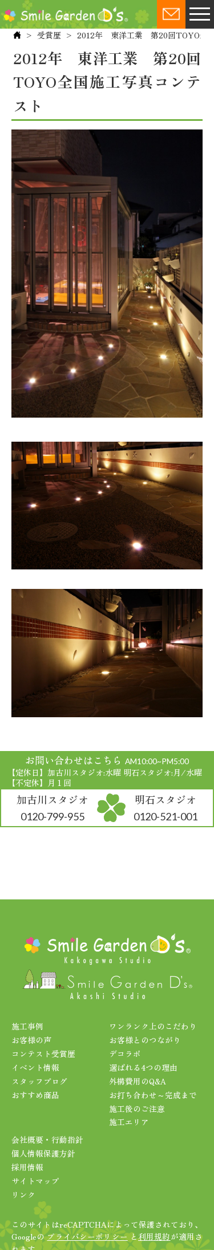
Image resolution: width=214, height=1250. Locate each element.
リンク (23, 1194)
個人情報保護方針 (43, 1153)
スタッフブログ (39, 1081)
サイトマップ (35, 1180)
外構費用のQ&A (137, 1081)
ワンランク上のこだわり (153, 1026)
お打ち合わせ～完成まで (153, 1094)
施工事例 (27, 1026)
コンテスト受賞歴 (43, 1053)
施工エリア (129, 1121)
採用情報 (27, 1167)
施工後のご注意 (137, 1108)
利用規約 (154, 1236)
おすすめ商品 (35, 1094)
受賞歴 (49, 35)
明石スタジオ (165, 807)
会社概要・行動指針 (47, 1139)
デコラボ (125, 1053)
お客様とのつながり (145, 1039)
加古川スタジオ (52, 807)
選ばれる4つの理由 (143, 1067)
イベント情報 (35, 1067)
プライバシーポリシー (87, 1236)
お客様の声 (31, 1039)
